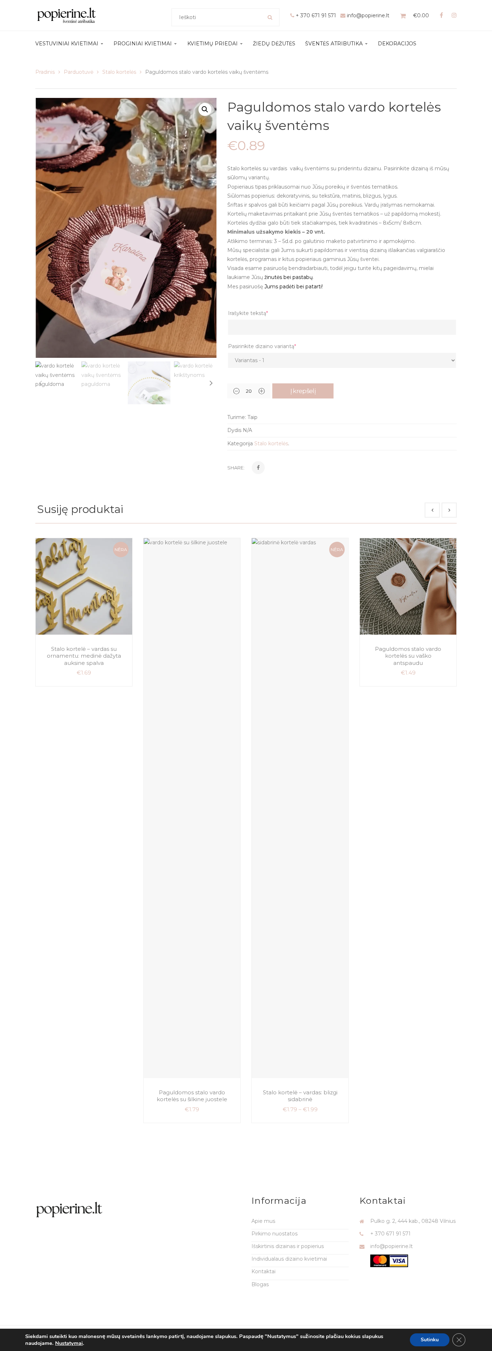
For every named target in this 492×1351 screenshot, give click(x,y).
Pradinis (45, 72)
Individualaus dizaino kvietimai (289, 1259)
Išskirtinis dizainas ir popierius (287, 1246)
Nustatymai (69, 1343)
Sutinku (430, 1339)
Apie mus (263, 1221)
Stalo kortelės (119, 72)
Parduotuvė (78, 72)
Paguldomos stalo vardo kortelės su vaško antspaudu (408, 655)
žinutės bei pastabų (288, 277)
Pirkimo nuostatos (274, 1233)
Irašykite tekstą (248, 313)
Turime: (236, 417)
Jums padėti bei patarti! (293, 286)
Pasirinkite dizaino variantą (262, 346)
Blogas (260, 1284)
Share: (236, 467)
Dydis (234, 430)
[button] (204, 109)
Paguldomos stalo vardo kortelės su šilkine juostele (192, 1096)
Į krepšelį (303, 391)
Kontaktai (263, 1271)
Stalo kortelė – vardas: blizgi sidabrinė (300, 1096)
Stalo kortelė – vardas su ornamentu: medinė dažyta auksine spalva (84, 655)
